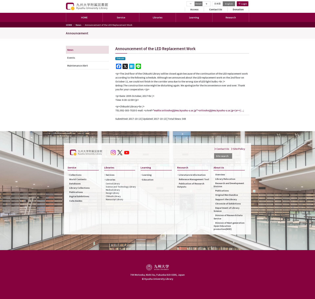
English (229, 3)
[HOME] (87, 6)
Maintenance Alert (77, 65)
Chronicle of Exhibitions (228, 203)
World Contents (77, 179)
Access (194, 9)
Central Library (113, 183)
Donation (238, 9)
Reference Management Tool (194, 179)
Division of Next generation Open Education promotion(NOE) (229, 226)
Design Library (112, 192)
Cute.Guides (75, 200)
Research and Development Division (229, 185)
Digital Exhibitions (79, 196)
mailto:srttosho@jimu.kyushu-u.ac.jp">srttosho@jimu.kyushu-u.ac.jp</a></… (198, 110)
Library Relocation (225, 178)
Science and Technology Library (121, 186)
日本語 (217, 3)
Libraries (110, 179)
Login (244, 3)
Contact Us (215, 9)
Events (71, 57)
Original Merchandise (226, 194)
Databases (75, 183)
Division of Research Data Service (228, 217)
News (78, 24)
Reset (198, 3)
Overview (220, 174)
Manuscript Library (114, 199)
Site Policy (239, 148)
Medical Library (113, 189)
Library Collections (79, 187)
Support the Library (226, 199)
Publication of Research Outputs (190, 185)
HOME (84, 17)
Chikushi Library (113, 196)
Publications (76, 192)
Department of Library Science (226, 209)
